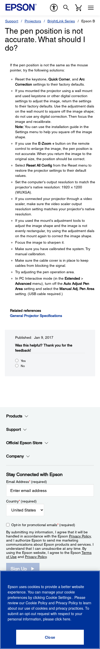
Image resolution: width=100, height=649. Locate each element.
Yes (23, 361)
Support (11, 21)
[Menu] (91, 8)
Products (14, 416)
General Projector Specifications (36, 316)
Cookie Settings (59, 597)
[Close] (50, 637)
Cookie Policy (36, 602)
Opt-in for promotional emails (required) (43, 525)
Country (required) (21, 501)
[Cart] (78, 8)
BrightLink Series (61, 21)
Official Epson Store (24, 442)
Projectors (33, 21)
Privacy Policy (80, 536)
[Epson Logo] (21, 7)
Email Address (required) (26, 482)
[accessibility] (54, 8)
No (23, 366)
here (66, 618)
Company (15, 456)
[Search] (66, 8)
